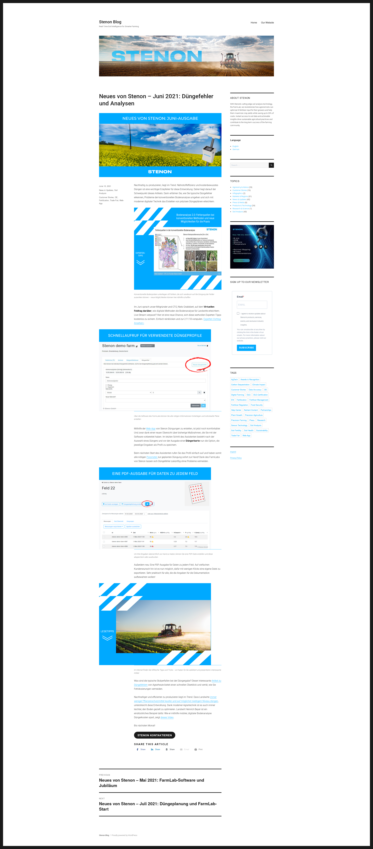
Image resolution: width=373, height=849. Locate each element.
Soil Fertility (236, 430)
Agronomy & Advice (241, 187)
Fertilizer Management (258, 399)
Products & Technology (242, 205)
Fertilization (104, 200)
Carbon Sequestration (240, 384)
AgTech (234, 379)
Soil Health (248, 430)
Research (261, 420)
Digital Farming (237, 394)
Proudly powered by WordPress (124, 835)
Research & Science (241, 208)
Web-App (150, 428)
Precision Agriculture (254, 415)
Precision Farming (239, 420)
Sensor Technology (239, 425)
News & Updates (106, 190)
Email (240, 297)
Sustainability (262, 430)
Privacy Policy (236, 458)
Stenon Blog (110, 21)
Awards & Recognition (250, 379)
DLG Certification (260, 394)
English (236, 146)
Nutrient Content (251, 410)
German (236, 149)
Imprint (233, 452)
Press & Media (238, 202)
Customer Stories (106, 197)
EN (232, 399)
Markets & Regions (240, 196)
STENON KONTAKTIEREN (155, 735)
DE (116, 197)
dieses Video (167, 717)
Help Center (236, 410)
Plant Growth (236, 415)
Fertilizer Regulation (239, 404)
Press (251, 420)
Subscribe (246, 347)
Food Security (257, 404)
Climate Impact (258, 384)
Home (254, 22)
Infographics (238, 193)
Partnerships (266, 410)
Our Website (267, 22)
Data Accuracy (255, 389)
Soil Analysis (238, 212)
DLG (248, 394)
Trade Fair (114, 200)
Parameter (152, 457)
